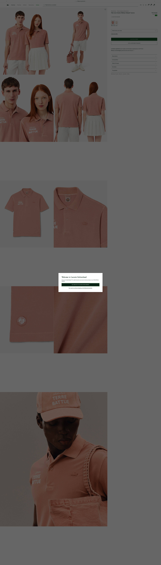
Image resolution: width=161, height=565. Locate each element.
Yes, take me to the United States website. (80, 284)
